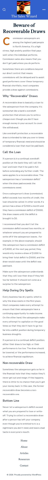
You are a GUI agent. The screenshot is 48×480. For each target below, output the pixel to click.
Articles (24, 453)
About (24, 447)
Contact (24, 465)
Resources (24, 459)
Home (24, 440)
